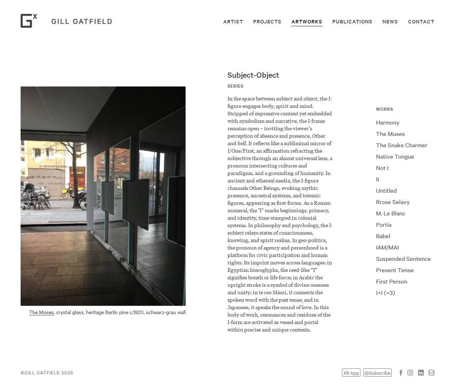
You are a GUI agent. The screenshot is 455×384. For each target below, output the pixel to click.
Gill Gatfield (69, 21)
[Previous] (8, 201)
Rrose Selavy (393, 201)
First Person (391, 281)
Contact (421, 21)
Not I (382, 167)
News (390, 21)
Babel (383, 236)
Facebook (401, 372)
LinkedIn (421, 372)
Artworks (306, 21)
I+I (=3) (53, 264)
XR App (351, 372)
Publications (352, 21)
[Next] (197, 201)
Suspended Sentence (403, 258)
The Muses (390, 133)
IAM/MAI (387, 247)
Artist (233, 21)
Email (431, 372)
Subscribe (379, 372)
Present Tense (395, 270)
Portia (383, 224)
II (377, 179)
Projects (267, 21)
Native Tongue (395, 156)
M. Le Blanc (390, 213)
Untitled (386, 190)
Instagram (410, 372)
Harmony (388, 122)
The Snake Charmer (401, 145)
